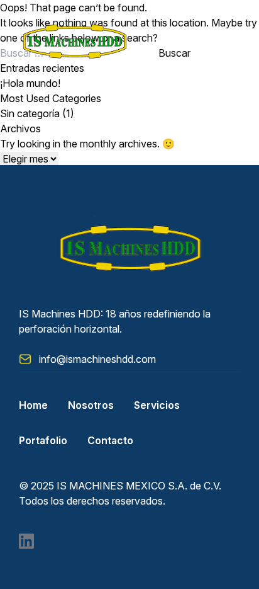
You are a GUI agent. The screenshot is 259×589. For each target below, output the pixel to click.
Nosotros (91, 405)
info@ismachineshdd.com (97, 359)
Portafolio (43, 440)
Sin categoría (30, 113)
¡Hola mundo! (30, 83)
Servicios (157, 405)
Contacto (110, 440)
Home (33, 405)
